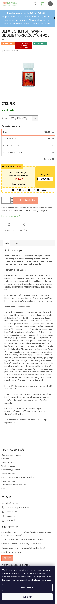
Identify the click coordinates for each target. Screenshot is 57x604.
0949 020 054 (11, 511)
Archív (7, 558)
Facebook (10, 516)
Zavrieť (29, 224)
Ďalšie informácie (41, 580)
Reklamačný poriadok (10, 469)
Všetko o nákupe (8, 466)
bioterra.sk (10, 520)
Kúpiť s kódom (18, 184)
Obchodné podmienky (11, 455)
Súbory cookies (8, 481)
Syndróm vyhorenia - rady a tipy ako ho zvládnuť (22, 543)
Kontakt (4, 488)
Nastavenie (27, 587)
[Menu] (50, 4)
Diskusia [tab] (14, 243)
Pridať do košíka (27, 200)
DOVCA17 (45, 178)
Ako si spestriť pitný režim (13, 552)
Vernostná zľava (8, 462)
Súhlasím (27, 596)
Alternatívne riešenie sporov (13, 484)
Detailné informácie (9, 216)
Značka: (11, 50)
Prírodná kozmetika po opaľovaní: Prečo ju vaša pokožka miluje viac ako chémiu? (26, 534)
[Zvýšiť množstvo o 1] (11, 198)
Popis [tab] (6, 243)
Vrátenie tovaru (8, 473)
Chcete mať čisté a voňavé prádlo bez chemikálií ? (23, 548)
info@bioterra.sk (13, 503)
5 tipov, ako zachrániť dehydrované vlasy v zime (22, 539)
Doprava (5, 458)
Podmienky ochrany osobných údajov (17, 477)
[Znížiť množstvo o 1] (11, 201)
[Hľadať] (35, 4)
